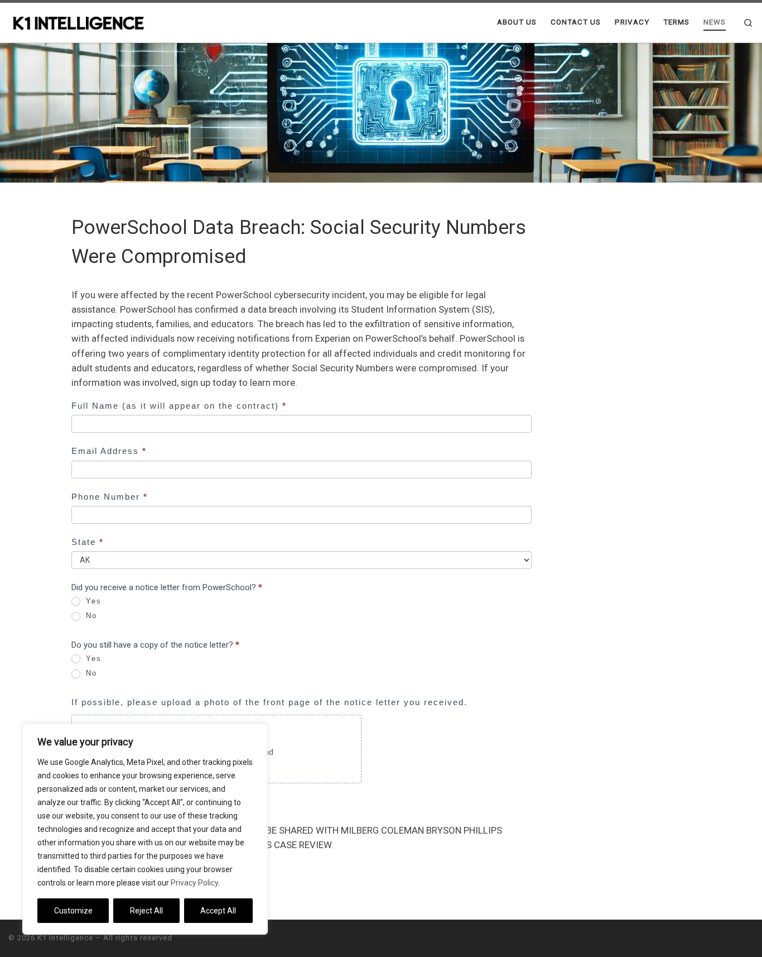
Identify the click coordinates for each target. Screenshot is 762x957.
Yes (92, 601)
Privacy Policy (194, 882)
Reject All (146, 910)
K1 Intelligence (65, 938)
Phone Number (109, 496)
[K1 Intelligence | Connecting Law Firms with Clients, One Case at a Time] (78, 22)
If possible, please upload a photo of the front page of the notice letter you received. (269, 702)
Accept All (218, 910)
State (87, 542)
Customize (73, 910)
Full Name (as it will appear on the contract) (179, 405)
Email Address (109, 451)
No (90, 615)
